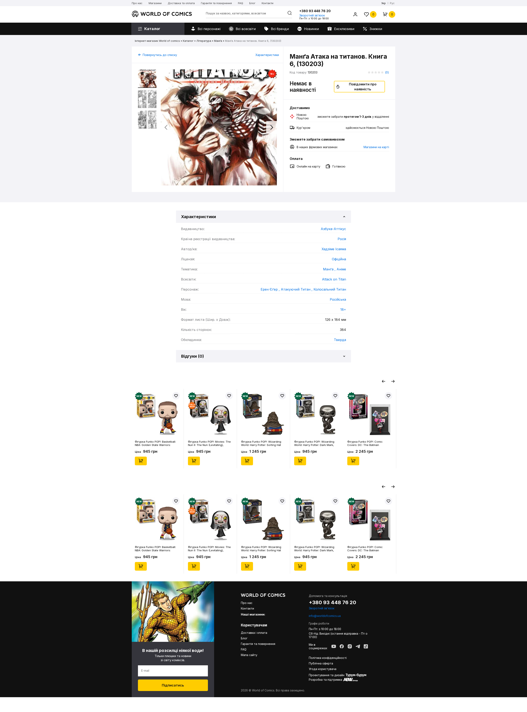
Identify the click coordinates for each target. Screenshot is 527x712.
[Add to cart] (141, 461)
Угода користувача (322, 669)
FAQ (240, 3)
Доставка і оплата (254, 632)
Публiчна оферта (321, 663)
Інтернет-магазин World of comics (157, 40)
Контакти (267, 3)
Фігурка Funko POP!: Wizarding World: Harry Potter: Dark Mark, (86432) (314, 443)
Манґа (218, 40)
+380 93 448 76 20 (315, 11)
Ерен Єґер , (271, 289)
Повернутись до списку (160, 55)
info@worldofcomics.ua (325, 616)
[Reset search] (289, 12)
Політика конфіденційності (328, 658)
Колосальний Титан (330, 289)
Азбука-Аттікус (333, 229)
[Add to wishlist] (176, 395)
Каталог (188, 40)
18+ (343, 309)
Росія (342, 239)
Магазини (155, 3)
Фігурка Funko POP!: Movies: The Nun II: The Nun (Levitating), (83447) (209, 443)
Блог (252, 3)
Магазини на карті (376, 147)
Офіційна (339, 259)
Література (203, 40)
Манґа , (330, 269)
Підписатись (173, 685)
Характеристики (267, 55)
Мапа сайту (249, 655)
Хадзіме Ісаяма (334, 249)
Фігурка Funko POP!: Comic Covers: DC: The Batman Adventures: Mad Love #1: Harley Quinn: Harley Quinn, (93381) (368, 443)
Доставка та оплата (181, 3)
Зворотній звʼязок (312, 15)
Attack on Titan (334, 279)
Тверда (340, 340)
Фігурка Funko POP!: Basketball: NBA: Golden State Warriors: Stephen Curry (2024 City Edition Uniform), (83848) (156, 443)
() (387, 72)
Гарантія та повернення (216, 3)
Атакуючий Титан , (297, 289)
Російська (338, 299)
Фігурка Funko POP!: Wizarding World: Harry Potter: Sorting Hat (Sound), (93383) (261, 443)
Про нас (137, 3)
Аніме (341, 269)
